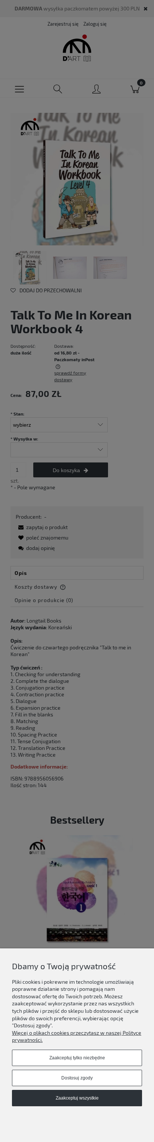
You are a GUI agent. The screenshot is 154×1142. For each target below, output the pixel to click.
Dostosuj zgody (77, 1078)
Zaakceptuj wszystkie (77, 1098)
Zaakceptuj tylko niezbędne (77, 1057)
